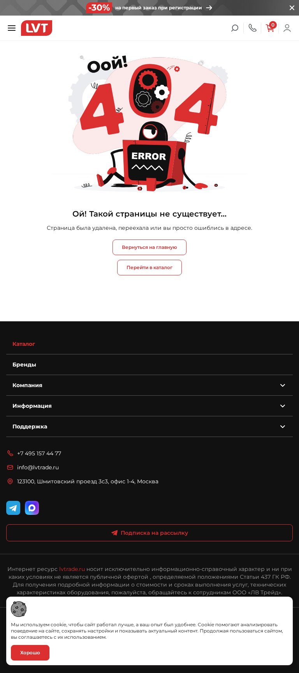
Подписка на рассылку (154, 532)
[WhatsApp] (32, 508)
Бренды (24, 364)
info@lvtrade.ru (38, 467)
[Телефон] (252, 28)
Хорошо (30, 652)
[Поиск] (234, 28)
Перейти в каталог (149, 267)
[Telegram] (13, 508)
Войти (287, 28)
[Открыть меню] (11, 28)
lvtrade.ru (72, 569)
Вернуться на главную (149, 247)
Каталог (23, 343)
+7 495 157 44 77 (39, 453)
